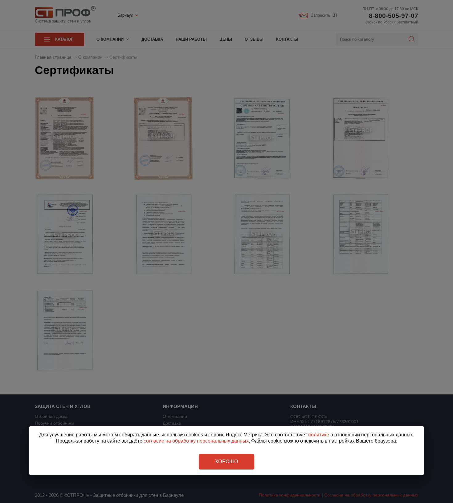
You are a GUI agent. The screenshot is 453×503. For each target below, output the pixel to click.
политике (318, 434)
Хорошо (226, 461)
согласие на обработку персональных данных (196, 440)
